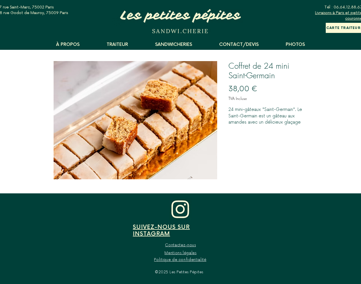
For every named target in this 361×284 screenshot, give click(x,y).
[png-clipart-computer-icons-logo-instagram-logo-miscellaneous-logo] (180, 209)
